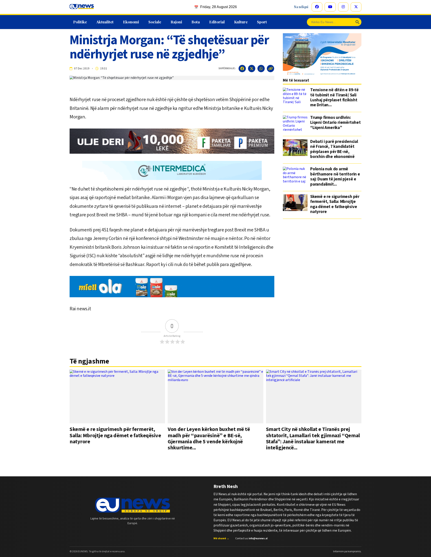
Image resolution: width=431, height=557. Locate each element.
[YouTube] (330, 6)
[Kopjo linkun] (270, 68)
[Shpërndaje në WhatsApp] (261, 68)
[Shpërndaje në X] (251, 68)
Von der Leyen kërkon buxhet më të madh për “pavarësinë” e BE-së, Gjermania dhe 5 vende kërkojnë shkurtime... (209, 438)
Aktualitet (105, 21)
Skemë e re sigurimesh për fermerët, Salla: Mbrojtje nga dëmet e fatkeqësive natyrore (334, 204)
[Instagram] (343, 6)
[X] (356, 6)
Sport (262, 21)
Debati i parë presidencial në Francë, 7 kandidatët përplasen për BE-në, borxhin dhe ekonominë (334, 149)
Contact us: (251, 538)
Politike (80, 21)
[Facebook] (317, 6)
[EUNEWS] (132, 505)
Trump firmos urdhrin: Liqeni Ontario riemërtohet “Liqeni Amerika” (335, 123)
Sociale (154, 21)
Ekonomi (131, 21)
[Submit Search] (357, 22)
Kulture (241, 21)
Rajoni (176, 21)
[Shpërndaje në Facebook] (242, 68)
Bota (195, 21)
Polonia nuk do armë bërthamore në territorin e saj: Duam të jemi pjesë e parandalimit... (335, 177)
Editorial (217, 21)
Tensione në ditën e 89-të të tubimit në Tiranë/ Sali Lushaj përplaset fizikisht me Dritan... (334, 98)
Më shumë (221, 538)
